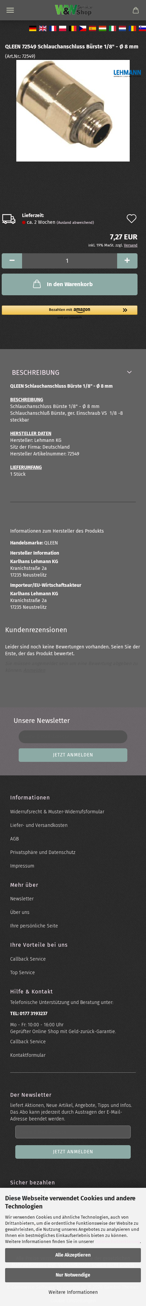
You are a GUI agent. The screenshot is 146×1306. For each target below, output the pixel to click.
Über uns (20, 912)
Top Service (22, 973)
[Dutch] (121, 26)
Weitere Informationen (73, 1292)
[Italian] (112, 26)
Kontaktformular (27, 1055)
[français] (52, 26)
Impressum (22, 866)
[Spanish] (92, 26)
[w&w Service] (73, 10)
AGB (14, 839)
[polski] (62, 26)
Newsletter (22, 899)
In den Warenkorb (70, 284)
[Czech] (82, 26)
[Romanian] (131, 26)
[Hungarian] (101, 26)
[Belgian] (72, 26)
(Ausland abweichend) (75, 222)
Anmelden (34, 670)
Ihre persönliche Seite (34, 926)
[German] (32, 26)
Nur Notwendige (73, 1275)
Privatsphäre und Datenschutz (42, 852)
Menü (10, 10)
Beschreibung (35, 372)
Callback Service (28, 959)
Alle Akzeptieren (73, 1255)
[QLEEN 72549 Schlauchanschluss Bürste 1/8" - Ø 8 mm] (73, 110)
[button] (12, 261)
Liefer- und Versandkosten (39, 825)
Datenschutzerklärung (117, 1241)
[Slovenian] (142, 26)
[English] (42, 26)
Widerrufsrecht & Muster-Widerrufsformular (57, 812)
